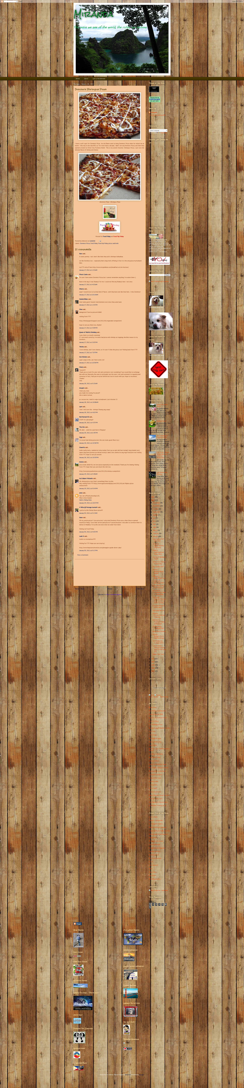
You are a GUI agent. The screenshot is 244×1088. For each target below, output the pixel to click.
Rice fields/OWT (158, 567)
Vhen (80, 309)
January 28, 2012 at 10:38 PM (88, 443)
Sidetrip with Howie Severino (158, 834)
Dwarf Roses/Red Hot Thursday (159, 586)
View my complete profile (157, 115)
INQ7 (150, 869)
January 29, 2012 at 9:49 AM (88, 474)
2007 (153, 671)
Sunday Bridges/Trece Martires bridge (158, 636)
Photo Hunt (152, 707)
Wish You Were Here (155, 799)
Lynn (80, 407)
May (154, 524)
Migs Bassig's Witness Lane (158, 802)
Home (78, 79)
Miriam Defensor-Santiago (157, 827)
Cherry (81, 367)
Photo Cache (83, 274)
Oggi (80, 437)
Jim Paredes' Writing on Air (158, 805)
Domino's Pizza (85, 243)
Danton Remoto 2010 (156, 714)
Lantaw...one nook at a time (158, 718)
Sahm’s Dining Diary (85, 500)
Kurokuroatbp (153, 781)
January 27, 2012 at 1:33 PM (88, 305)
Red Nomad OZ (84, 417)
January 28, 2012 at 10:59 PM (88, 457)
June (154, 521)
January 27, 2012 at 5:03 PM (88, 342)
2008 (153, 668)
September (156, 512)
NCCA (151, 862)
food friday (94, 243)
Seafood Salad (161, 421)
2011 (152, 659)
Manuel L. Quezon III (156, 820)
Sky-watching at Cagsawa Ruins (162, 436)
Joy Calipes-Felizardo (86, 478)
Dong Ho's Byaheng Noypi (157, 764)
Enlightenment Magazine (157, 848)
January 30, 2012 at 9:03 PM (88, 532)
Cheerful (82, 447)
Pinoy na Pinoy (154, 721)
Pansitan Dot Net (154, 851)
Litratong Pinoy (154, 761)
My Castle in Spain (155, 738)
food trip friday (103, 243)
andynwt (128, 1075)
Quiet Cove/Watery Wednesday (159, 562)
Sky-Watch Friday (155, 757)
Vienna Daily (153, 785)
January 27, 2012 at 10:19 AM (88, 295)
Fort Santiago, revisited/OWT (158, 627)
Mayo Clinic (153, 872)
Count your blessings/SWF (158, 582)
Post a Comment (82, 555)
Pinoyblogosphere (155, 879)
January (155, 536)
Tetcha (81, 347)
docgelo (81, 388)
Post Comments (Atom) (114, 594)
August (155, 515)
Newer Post (79, 588)
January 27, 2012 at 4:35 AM (88, 284)
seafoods (115, 243)
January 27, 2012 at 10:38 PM (88, 363)
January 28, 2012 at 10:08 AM (88, 402)
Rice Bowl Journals (155, 858)
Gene (81, 517)
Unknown (154, 112)
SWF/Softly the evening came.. (158, 642)
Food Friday (106, 236)
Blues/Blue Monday (159, 631)
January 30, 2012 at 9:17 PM (88, 550)
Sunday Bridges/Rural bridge (158, 571)
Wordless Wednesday (156, 754)
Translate (164, 133)
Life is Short (153, 788)
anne (80, 493)
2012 (153, 500)
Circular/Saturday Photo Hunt (159, 606)
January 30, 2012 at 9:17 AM (88, 513)
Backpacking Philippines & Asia (159, 728)
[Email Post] (100, 241)
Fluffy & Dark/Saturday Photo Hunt (158, 552)
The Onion (152, 875)
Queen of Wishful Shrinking (87, 332)
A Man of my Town (155, 778)
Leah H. (81, 536)
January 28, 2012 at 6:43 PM (88, 433)
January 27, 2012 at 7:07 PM (88, 352)
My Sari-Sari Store (155, 792)
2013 (153, 497)
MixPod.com (164, 697)
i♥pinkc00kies (83, 299)
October (156, 509)
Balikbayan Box (154, 855)
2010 (153, 662)
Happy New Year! (158, 654)
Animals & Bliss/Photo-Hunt (159, 577)
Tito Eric (82, 427)
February (156, 533)
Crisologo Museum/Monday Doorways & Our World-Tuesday (159, 600)
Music (151, 697)
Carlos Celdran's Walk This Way (159, 831)
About (86, 79)
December (156, 503)
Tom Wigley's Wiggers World (158, 768)
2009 (153, 665)
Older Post (140, 588)
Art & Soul (152, 731)
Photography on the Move (157, 771)
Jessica (81, 462)
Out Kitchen (83, 357)
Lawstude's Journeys (156, 774)
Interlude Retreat (154, 844)
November (156, 506)
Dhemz (81, 289)
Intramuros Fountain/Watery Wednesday (159, 621)
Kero (80, 254)
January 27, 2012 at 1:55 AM (88, 270)
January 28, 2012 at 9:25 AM (88, 383)
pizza (110, 243)
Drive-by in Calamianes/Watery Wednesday (159, 592)
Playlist (155, 697)
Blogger (141, 1075)
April (154, 527)
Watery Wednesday (155, 742)
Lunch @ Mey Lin (158, 610)
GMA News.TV (153, 865)
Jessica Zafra (153, 817)
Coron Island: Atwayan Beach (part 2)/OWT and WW (159, 648)
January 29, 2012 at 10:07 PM (88, 503)
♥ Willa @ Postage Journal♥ (88, 507)
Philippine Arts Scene (156, 841)
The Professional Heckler (157, 711)
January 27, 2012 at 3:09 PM (88, 328)
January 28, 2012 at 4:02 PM (88, 412)
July (154, 518)
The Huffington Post (155, 724)
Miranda (93, 14)
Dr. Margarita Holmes (156, 824)
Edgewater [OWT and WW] (158, 540)
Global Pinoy (153, 838)
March (155, 530)
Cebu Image (153, 735)
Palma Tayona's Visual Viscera (159, 795)
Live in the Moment (99, 79)
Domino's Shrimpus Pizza (90, 89)
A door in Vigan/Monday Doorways (158, 545)
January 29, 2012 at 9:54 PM (88, 488)
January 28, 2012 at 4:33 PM (88, 422)
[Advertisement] (109, 572)
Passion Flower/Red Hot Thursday (159, 615)
